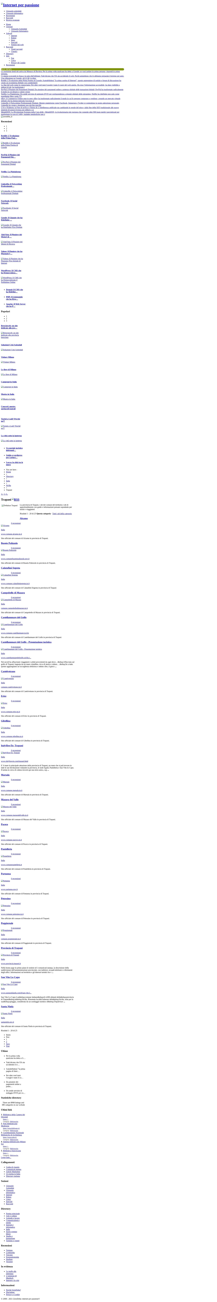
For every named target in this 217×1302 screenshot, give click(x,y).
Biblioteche (14, 1121)
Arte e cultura (11, 1216)
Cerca (13, 60)
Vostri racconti (16, 49)
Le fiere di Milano (8, 369)
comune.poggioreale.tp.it (11, 939)
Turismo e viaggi (12, 1241)
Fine (8, 1046)
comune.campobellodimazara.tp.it (14, 608)
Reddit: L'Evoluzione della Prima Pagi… (10, 137)
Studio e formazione (10, 1237)
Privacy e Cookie (13, 1294)
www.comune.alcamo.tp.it (11, 534)
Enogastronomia (12, 1257)
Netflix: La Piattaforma (11, 172)
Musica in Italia (7, 394)
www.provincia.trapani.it (11, 963)
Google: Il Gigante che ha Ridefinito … (11, 219)
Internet (9, 1195)
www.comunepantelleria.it (11, 865)
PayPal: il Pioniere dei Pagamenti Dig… (10, 156)
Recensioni (10, 16)
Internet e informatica (10, 1226)
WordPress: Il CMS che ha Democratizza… (11, 271)
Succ (8, 1044)
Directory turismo (13, 1176)
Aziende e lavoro (13, 1218)
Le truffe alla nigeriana (11, 1272)
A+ (2, 494)
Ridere (13, 38)
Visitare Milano (7, 357)
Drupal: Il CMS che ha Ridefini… (14, 291)
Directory (10, 54)
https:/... (6, 1119)
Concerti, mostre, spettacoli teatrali (8, 407)
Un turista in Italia (13, 1174)
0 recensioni (16, 523)
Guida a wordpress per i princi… (14, 456)
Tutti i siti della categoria (62, 514)
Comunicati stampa (13, 1169)
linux (13, 40)
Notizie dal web (17, 45)
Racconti (9, 18)
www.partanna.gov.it (9, 889)
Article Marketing (13, 1172)
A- (7, 494)
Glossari (9, 27)
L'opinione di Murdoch (11, 1277)
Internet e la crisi (12, 1280)
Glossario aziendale (13, 11)
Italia (8, 481)
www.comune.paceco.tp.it (11, 840)
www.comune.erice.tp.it (10, 712)
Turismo (9, 1250)
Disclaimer (10, 1292)
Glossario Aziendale (19, 29)
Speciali (14, 42)
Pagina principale (13, 1214)
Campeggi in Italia (9, 382)
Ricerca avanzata (12, 20)
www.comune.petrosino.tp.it (12, 914)
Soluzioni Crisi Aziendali (11, 345)
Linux (8, 1199)
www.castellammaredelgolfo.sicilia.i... (16, 658)
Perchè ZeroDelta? (13, 1290)
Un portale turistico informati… (14, 449)
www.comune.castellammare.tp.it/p (15, 633)
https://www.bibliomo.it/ (11, 1128)
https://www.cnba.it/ (10, 1137)
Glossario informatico (14, 13)
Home (8, 24)
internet (14, 36)
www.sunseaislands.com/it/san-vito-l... (16, 993)
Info (7, 56)
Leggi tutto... (6, 1157)
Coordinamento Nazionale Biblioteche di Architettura (12, 1134)
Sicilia (8, 485)
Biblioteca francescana (12, 1151)
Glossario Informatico (19, 31)
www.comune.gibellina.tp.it (12, 736)
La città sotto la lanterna (11, 436)
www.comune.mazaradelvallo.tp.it (14, 815)
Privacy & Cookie (18, 63)
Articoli (9, 33)
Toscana (9, 1255)
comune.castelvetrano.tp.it (11, 687)
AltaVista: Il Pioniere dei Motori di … (11, 236)
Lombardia (10, 1253)
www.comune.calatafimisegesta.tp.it (15, 583)
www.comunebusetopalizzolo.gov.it (15, 559)
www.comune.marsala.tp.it (11, 790)
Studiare (9, 1259)
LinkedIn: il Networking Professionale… (11, 185)
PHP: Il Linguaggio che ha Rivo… (14, 298)
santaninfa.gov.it (7, 1022)
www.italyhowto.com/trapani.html (14, 761)
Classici (14, 51)
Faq (12, 58)
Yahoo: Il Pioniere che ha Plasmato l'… (11, 252)
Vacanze (9, 1262)
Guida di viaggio (12, 1167)
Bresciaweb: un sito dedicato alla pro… (9, 327)
